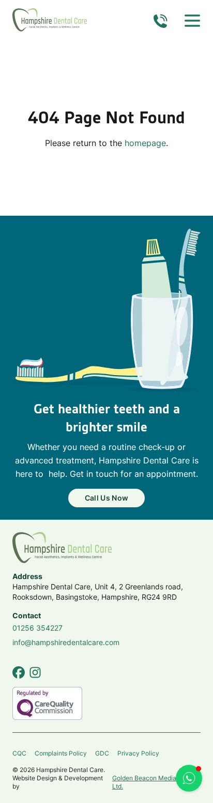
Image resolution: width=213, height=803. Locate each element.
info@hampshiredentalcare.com (65, 642)
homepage (145, 143)
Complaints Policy (61, 753)
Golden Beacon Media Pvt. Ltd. (150, 782)
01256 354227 (37, 628)
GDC (102, 753)
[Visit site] (18, 672)
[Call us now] (160, 20)
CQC (19, 753)
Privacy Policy (138, 753)
